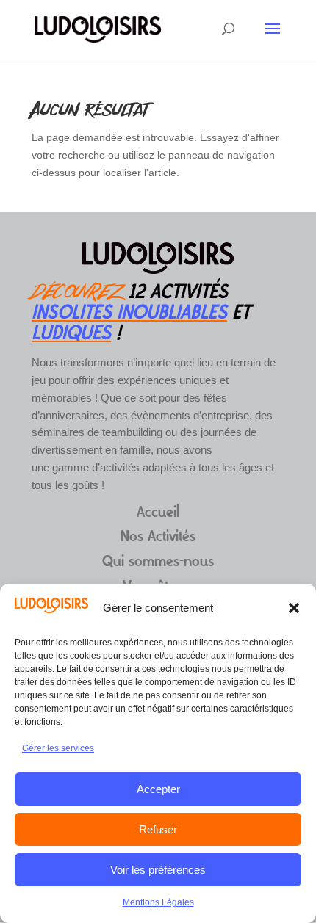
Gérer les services (58, 748)
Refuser (158, 829)
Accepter (158, 789)
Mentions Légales (158, 902)
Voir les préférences (158, 870)
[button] (294, 608)
